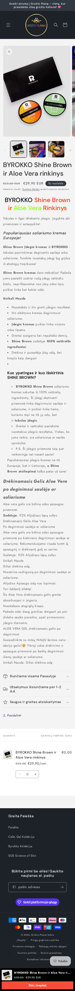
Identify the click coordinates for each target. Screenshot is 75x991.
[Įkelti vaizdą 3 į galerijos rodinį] (56, 149)
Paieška (13, 827)
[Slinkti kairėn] (4, 150)
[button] (8, 25)
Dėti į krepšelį (37, 985)
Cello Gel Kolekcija (21, 837)
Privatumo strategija (24, 946)
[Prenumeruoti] (61, 887)
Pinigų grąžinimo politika (45, 940)
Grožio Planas (39, 935)
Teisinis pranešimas (51, 953)
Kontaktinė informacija (39, 959)
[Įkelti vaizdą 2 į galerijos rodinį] (37, 149)
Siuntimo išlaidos (31, 189)
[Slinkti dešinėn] (70, 150)
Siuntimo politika (27, 953)
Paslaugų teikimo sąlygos (52, 946)
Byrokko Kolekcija (20, 846)
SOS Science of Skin (22, 856)
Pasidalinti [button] (14, 715)
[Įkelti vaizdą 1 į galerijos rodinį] (18, 149)
